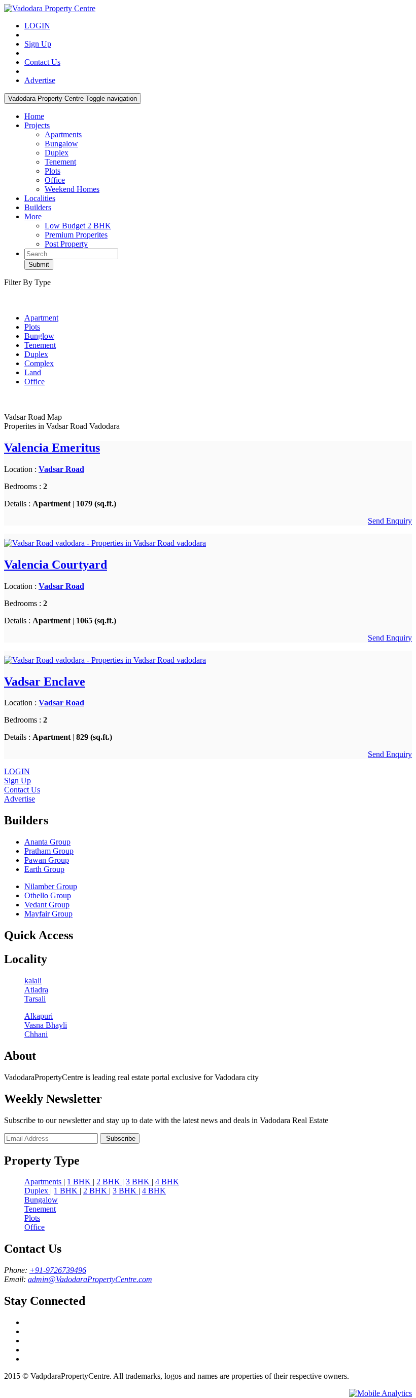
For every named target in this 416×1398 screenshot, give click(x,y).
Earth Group (44, 869)
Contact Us (42, 62)
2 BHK (109, 1181)
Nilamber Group (50, 886)
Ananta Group (47, 841)
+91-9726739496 (57, 1270)
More (33, 216)
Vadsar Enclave (44, 681)
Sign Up (37, 43)
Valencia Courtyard (55, 564)
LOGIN (37, 25)
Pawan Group (46, 860)
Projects (37, 125)
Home (34, 116)
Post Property (66, 243)
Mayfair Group (48, 913)
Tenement (60, 161)
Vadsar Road (61, 469)
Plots (52, 171)
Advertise (39, 80)
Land (32, 372)
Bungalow (61, 143)
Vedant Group (47, 904)
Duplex (56, 152)
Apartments (63, 134)
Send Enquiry (390, 520)
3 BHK (139, 1181)
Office (55, 180)
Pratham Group (49, 851)
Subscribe (119, 1138)
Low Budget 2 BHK (78, 225)
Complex (39, 363)
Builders (37, 207)
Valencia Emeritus (52, 447)
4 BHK (167, 1181)
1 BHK (80, 1181)
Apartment (41, 317)
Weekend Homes (72, 189)
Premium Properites (76, 234)
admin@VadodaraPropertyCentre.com (90, 1279)
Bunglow (39, 336)
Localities (39, 198)
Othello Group (47, 895)
